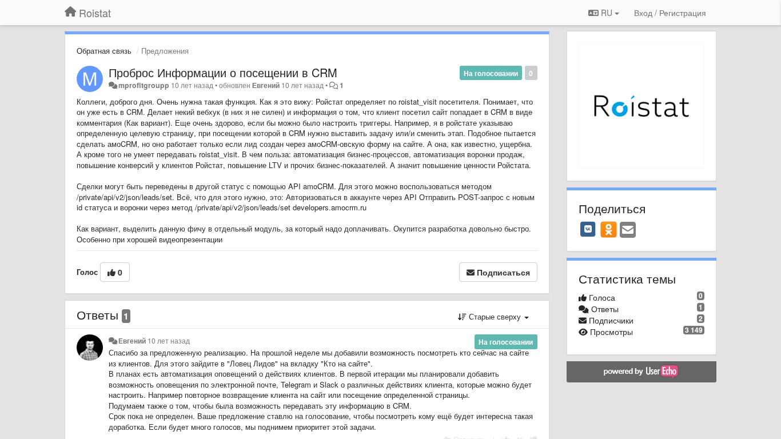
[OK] (608, 229)
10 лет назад (169, 341)
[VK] (588, 229)
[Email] (628, 230)
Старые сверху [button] (495, 316)
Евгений (266, 85)
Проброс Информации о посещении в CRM (223, 72)
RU (607, 12)
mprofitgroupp (143, 85)
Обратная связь (104, 50)
